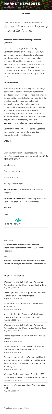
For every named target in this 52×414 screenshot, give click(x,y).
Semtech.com (10, 123)
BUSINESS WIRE (29, 49)
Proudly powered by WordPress (16, 408)
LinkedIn (34, 123)
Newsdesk (37, 23)
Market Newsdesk (22, 4)
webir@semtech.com (13, 184)
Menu (27, 14)
